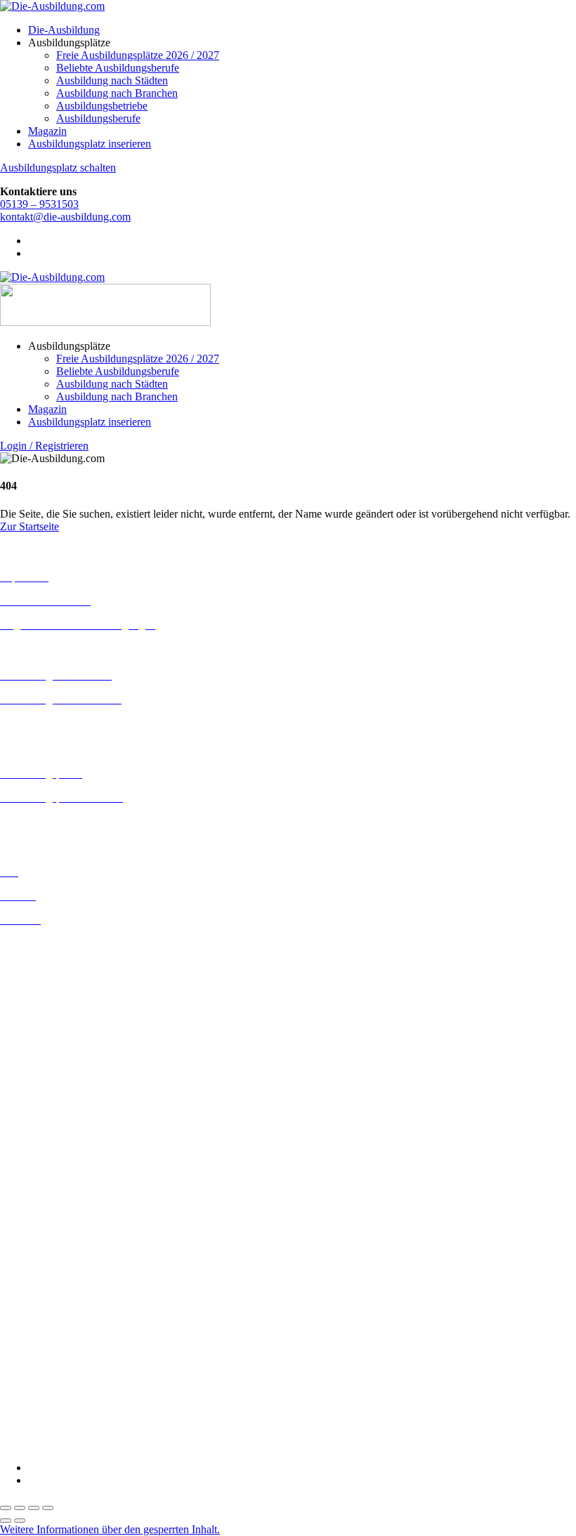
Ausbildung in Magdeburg (58, 1119)
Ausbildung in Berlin (46, 944)
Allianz (16, 1194)
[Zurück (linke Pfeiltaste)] (5, 1520)
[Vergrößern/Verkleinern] (5, 1508)
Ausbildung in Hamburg (54, 1032)
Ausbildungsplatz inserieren (89, 144)
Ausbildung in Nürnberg (54, 1157)
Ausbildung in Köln (44, 1081)
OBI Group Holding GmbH (62, 1369)
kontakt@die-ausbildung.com (65, 217)
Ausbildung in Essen (46, 1007)
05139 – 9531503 (39, 204)
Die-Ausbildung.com (83, 1444)
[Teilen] (33, 1508)
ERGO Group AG (41, 1295)
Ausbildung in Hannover (55, 1045)
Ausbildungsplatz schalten (58, 167)
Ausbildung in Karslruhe (55, 1069)
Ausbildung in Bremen (50, 956)
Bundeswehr (28, 1219)
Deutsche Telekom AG (51, 1257)
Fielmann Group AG (46, 1319)
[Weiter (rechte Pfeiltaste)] (19, 1520)
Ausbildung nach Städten (112, 80)
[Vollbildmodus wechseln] (19, 1508)
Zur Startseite (29, 526)
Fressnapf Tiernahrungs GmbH (69, 1331)
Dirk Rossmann (35, 1269)
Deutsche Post (31, 1244)
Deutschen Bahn (37, 1232)
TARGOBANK (36, 1420)
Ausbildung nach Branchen (117, 93)
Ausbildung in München (54, 1144)
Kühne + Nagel (34, 1344)
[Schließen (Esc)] (47, 1508)
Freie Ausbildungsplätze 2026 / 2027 (137, 55)
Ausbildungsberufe (98, 118)
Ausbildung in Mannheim (57, 1132)
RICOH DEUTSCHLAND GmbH (79, 1382)
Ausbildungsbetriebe (102, 106)
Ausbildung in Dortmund (56, 969)
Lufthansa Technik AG (51, 1357)
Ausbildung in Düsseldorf (57, 994)
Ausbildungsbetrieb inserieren (66, 821)
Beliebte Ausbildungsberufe (117, 68)
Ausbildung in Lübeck (50, 1106)
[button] (110, 1529)
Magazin (47, 131)
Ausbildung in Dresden (51, 981)
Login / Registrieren (44, 446)
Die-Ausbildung (64, 30)
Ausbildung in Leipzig (50, 1094)
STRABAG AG (36, 1407)
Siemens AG (28, 1394)
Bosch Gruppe (32, 1206)
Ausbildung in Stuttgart (51, 1170)
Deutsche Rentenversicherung (66, 1282)
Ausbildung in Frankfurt (53, 1019)
